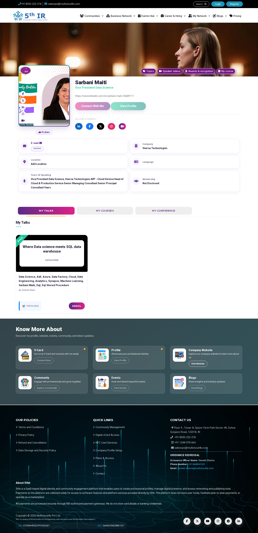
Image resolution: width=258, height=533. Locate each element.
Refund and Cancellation (32, 442)
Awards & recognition (200, 71)
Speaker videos (171, 71)
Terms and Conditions (31, 427)
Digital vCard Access (107, 435)
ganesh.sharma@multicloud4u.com (196, 468)
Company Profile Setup (109, 450)
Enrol (76, 306)
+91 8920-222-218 (31, 3)
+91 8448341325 (196, 464)
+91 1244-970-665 (185, 442)
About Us (101, 465)
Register (234, 4)
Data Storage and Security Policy (37, 450)
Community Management (110, 427)
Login (218, 4)
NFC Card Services (106, 442)
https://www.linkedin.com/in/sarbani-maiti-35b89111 (104, 96)
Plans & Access (105, 458)
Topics (150, 71)
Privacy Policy (26, 435)
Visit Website (198, 364)
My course (227, 71)
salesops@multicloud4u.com (64, 3)
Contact (100, 473)
